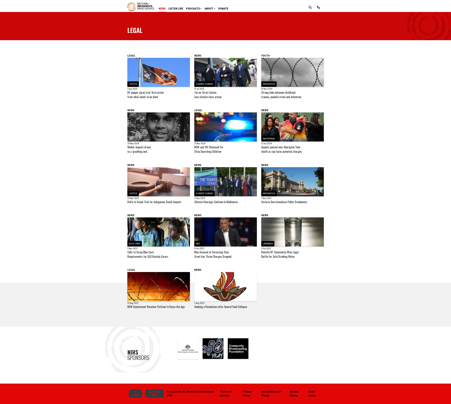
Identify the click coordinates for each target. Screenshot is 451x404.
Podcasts (193, 9)
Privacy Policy (247, 393)
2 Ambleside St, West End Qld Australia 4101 (190, 393)
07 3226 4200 (156, 393)
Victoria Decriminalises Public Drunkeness (284, 202)
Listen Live (175, 9)
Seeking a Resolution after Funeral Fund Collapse (220, 307)
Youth (265, 56)
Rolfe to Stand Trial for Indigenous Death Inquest (154, 202)
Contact (135, 395)
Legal (131, 56)
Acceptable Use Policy (271, 393)
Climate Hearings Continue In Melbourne (216, 202)
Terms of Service (225, 393)
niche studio (312, 393)
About (209, 9)
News (162, 9)
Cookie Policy (294, 393)
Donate (223, 9)
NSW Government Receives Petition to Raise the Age (156, 307)
